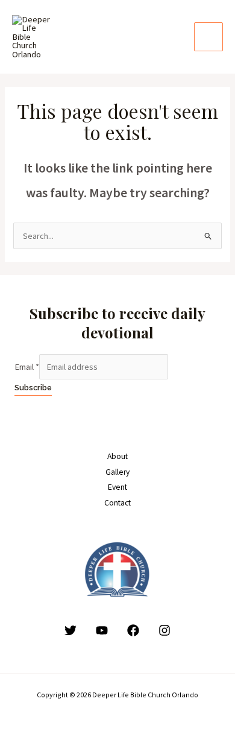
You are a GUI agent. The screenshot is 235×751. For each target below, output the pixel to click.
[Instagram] (164, 630)
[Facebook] (133, 630)
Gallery (117, 472)
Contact (117, 503)
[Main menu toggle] (208, 36)
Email (26, 366)
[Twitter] (70, 630)
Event (117, 487)
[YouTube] (102, 630)
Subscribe (33, 387)
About (117, 456)
